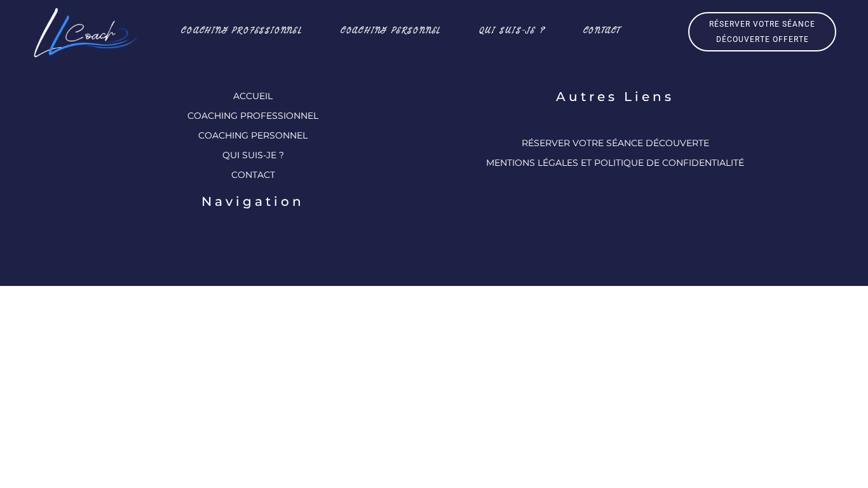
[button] (762, 31)
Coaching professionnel (241, 30)
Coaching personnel (391, 30)
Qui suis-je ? (512, 30)
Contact (602, 30)
